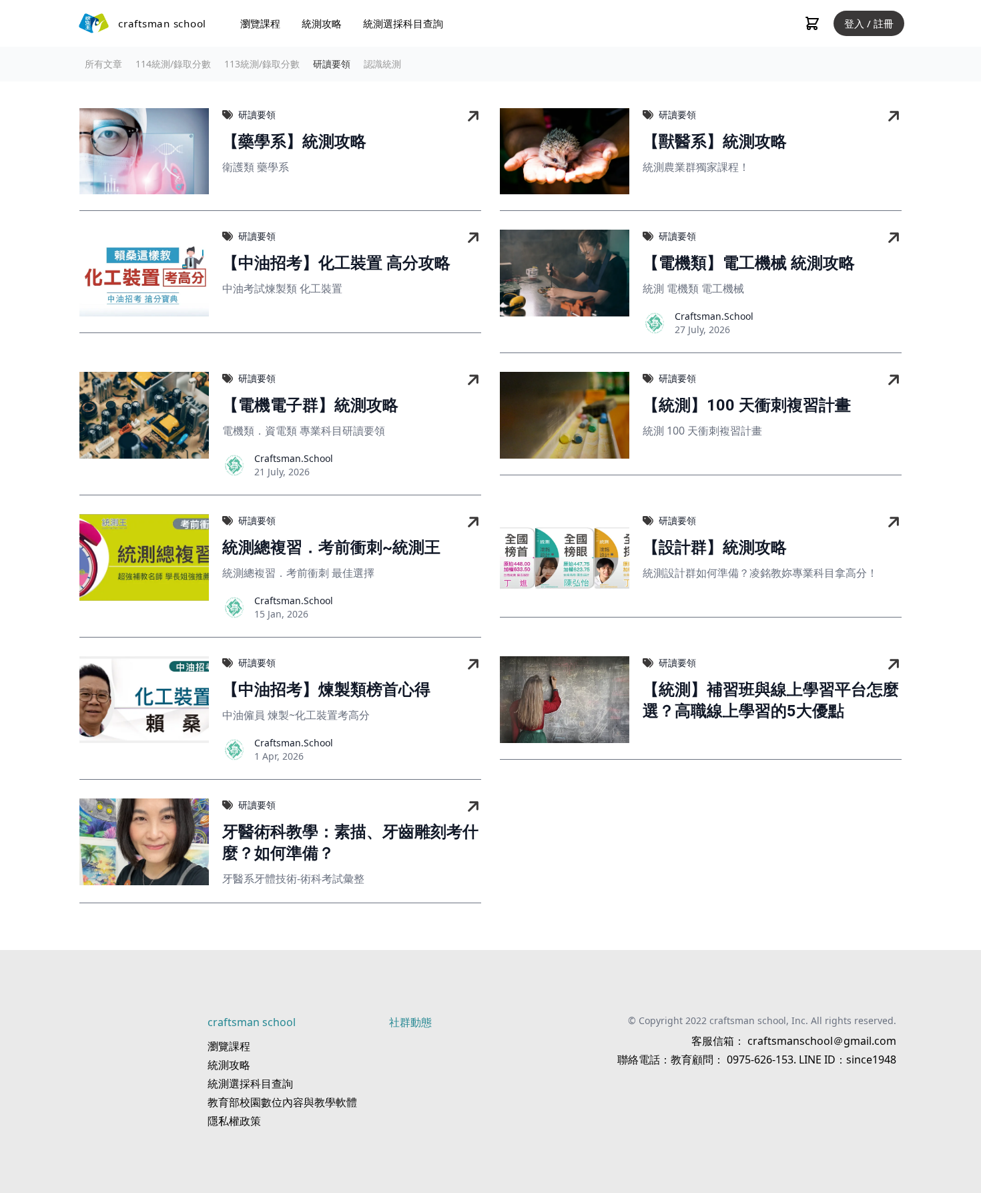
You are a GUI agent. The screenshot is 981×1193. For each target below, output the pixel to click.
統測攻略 (322, 23)
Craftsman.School (714, 316)
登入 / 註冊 (869, 23)
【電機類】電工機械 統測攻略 (749, 263)
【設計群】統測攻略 (715, 547)
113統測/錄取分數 (262, 63)
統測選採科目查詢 (403, 23)
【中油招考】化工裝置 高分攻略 (336, 263)
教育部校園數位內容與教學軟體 (282, 1102)
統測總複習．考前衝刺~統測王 (331, 547)
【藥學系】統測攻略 (294, 141)
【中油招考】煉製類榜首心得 (326, 689)
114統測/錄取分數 (173, 63)
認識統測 (382, 63)
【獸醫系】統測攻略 (715, 141)
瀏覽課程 (260, 23)
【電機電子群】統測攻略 (310, 405)
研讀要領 (331, 63)
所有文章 (103, 63)
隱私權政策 (234, 1121)
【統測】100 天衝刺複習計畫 (747, 405)
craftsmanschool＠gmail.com (820, 1040)
